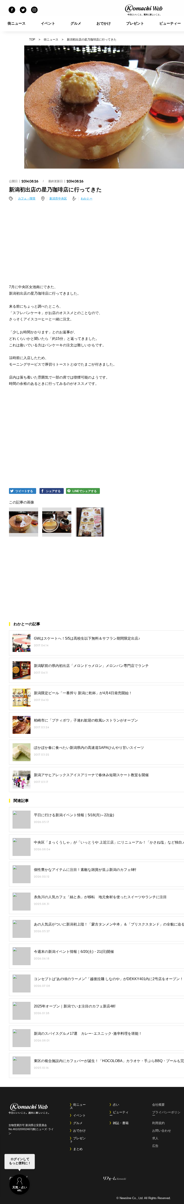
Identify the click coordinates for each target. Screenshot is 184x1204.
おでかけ (103, 23)
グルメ (75, 23)
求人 (155, 1138)
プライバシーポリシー (166, 1113)
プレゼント (135, 23)
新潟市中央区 (58, 198)
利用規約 (158, 1123)
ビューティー (119, 1113)
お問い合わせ (161, 1130)
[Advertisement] (104, 243)
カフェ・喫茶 (26, 198)
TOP (32, 39)
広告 (155, 1146)
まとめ (78, 1149)
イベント (48, 23)
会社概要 (158, 1104)
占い (116, 1104)
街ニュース (17, 23)
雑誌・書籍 (121, 1123)
